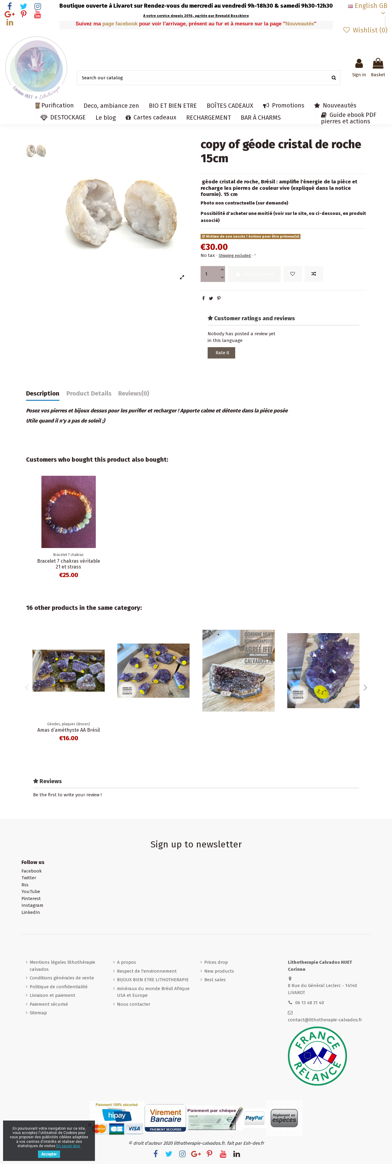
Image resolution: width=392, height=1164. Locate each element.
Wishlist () (369, 30)
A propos (126, 962)
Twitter (28, 878)
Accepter (49, 1154)
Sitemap (38, 1013)
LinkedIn (30, 912)
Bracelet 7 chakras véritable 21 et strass (68, 564)
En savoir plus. (68, 1146)
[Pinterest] (219, 298)
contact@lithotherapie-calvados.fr (325, 1020)
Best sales (215, 979)
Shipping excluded (235, 255)
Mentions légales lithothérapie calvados (62, 965)
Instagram (32, 905)
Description (42, 393)
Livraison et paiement (52, 995)
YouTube (30, 891)
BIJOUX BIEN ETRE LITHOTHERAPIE (153, 979)
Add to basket (259, 274)
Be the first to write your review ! (67, 795)
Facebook (31, 871)
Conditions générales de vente (62, 978)
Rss (24, 885)
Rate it (222, 352)
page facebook (120, 24)
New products (219, 971)
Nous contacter (133, 1004)
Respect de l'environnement (147, 971)
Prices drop (216, 962)
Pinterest (31, 898)
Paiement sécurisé (49, 1004)
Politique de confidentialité (59, 986)
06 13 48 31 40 (309, 1002)
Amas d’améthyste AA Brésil (68, 730)
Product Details (88, 393)
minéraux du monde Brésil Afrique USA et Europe (153, 992)
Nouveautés (299, 24)
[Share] (203, 298)
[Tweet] (211, 298)
